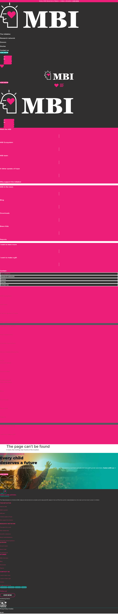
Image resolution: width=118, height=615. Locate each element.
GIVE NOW (75, 1)
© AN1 (2, 612)
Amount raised (5, 363)
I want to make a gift (8, 434)
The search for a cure (8, 326)
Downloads (4, 400)
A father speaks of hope (9, 313)
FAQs (2, 361)
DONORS (3, 542)
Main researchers (6, 335)
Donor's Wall (4, 371)
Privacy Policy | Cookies (6, 609)
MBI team (3, 305)
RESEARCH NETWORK (7, 523)
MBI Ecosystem (6, 296)
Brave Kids (4, 408)
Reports (3, 417)
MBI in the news (6, 382)
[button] (5, 34)
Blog (2, 391)
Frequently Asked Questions (7, 540)
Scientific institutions (8, 343)
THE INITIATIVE (5, 503)
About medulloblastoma (9, 352)
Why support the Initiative (9, 322)
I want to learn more (7, 426)
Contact (3, 443)
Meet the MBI (5, 287)
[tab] (59, 273)
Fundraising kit (5, 380)
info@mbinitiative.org (5, 585)
